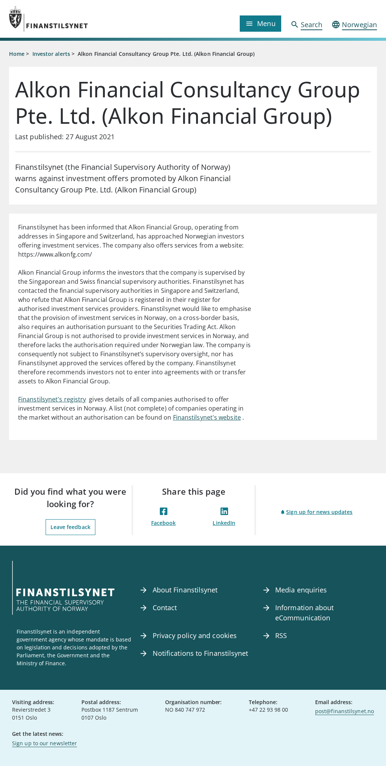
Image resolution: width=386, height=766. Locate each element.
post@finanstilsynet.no (344, 711)
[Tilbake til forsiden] (55, 19)
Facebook (163, 522)
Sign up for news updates (319, 511)
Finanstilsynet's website (207, 417)
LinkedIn (224, 522)
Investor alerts (51, 53)
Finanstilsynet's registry (52, 399)
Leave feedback (70, 527)
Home (17, 53)
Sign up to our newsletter (44, 743)
